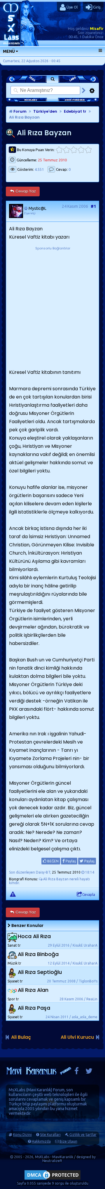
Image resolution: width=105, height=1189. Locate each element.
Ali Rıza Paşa (34, 1007)
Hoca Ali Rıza (34, 936)
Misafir (97, 28)
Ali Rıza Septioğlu (40, 972)
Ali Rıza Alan (33, 990)
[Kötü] (66, 149)
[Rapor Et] (13, 894)
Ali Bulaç (21, 1037)
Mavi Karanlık (39, 1089)
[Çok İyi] (88, 149)
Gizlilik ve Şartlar (83, 1134)
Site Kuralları (50, 1134)
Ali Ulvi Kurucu (77, 1037)
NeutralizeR (52, 1161)
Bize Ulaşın (68, 1141)
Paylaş (70, 861)
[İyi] (81, 149)
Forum (20, 111)
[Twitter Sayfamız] (89, 1072)
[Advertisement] (52, 304)
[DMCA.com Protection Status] (52, 1179)
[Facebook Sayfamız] (76, 1072)
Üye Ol (72, 7)
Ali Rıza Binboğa (38, 954)
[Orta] (73, 149)
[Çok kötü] (59, 149)
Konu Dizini (22, 1134)
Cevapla (88, 894)
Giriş (96, 7)
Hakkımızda (41, 1141)
